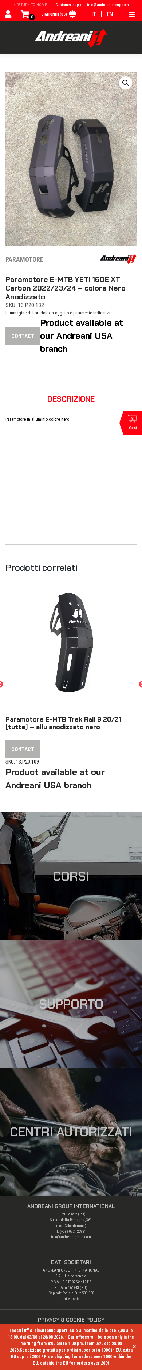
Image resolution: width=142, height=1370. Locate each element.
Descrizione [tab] (71, 399)
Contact (22, 336)
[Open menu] (131, 13)
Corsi (71, 876)
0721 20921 (77, 1231)
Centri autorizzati (71, 1132)
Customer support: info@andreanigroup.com (92, 5)
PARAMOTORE (24, 259)
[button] (125, 82)
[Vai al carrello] (25, 15)
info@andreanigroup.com (71, 1237)
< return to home (30, 5)
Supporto (71, 1004)
